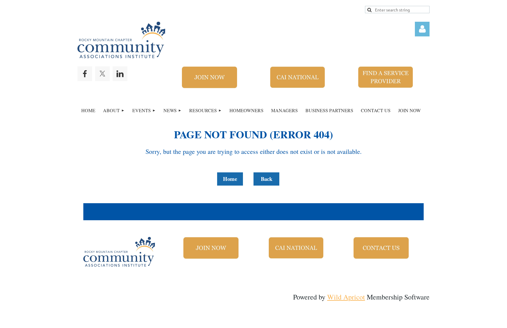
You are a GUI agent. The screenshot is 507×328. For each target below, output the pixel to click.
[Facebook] (84, 73)
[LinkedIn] (120, 73)
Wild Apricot (346, 297)
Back (266, 179)
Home (230, 179)
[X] (102, 73)
